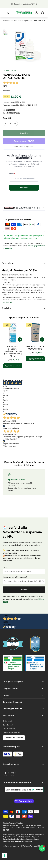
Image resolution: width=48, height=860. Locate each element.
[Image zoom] (27, 46)
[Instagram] (12, 773)
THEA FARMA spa (9, 70)
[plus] (15, 123)
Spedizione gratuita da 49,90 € (25, 4)
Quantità (7, 118)
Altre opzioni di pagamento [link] (24, 146)
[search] (8, 12)
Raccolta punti (8, 725)
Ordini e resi (7, 721)
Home (5, 20)
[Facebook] (6, 773)
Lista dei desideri (9, 729)
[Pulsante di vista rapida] (20, 339)
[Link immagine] (13, 663)
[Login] (36, 12)
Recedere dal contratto (14, 738)
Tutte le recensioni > (10, 446)
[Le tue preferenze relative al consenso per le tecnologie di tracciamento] (4, 855)
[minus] (5, 123)
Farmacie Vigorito (15, 823)
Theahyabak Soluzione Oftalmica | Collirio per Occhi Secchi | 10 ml (13, 351)
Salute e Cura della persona (20, 20)
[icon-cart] (42, 12)
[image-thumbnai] (6, 32)
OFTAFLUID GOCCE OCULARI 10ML (35, 347)
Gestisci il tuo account (11, 733)
